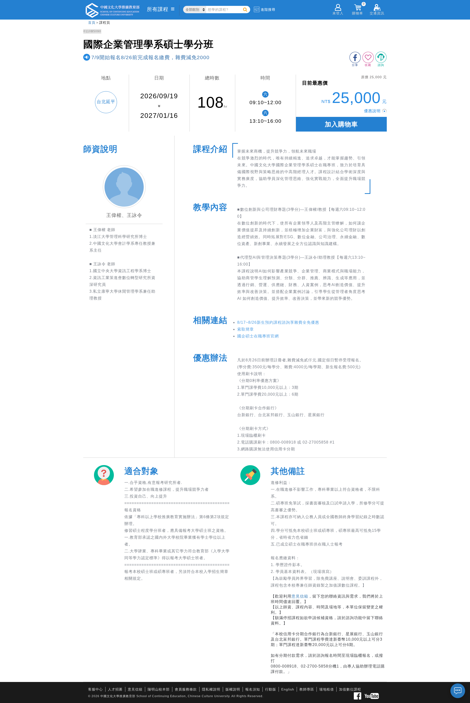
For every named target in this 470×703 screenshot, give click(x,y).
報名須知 (252, 689)
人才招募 (115, 689)
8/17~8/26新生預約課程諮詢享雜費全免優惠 (278, 322)
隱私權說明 (211, 689)
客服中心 (95, 689)
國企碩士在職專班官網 (258, 336)
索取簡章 (245, 329)
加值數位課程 (350, 689)
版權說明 (232, 689)
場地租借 (326, 689)
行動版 (270, 689)
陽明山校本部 (159, 689)
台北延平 (106, 101)
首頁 (91, 22)
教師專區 (306, 689)
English (287, 689)
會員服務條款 (186, 689)
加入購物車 (341, 124)
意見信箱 (300, 596)
